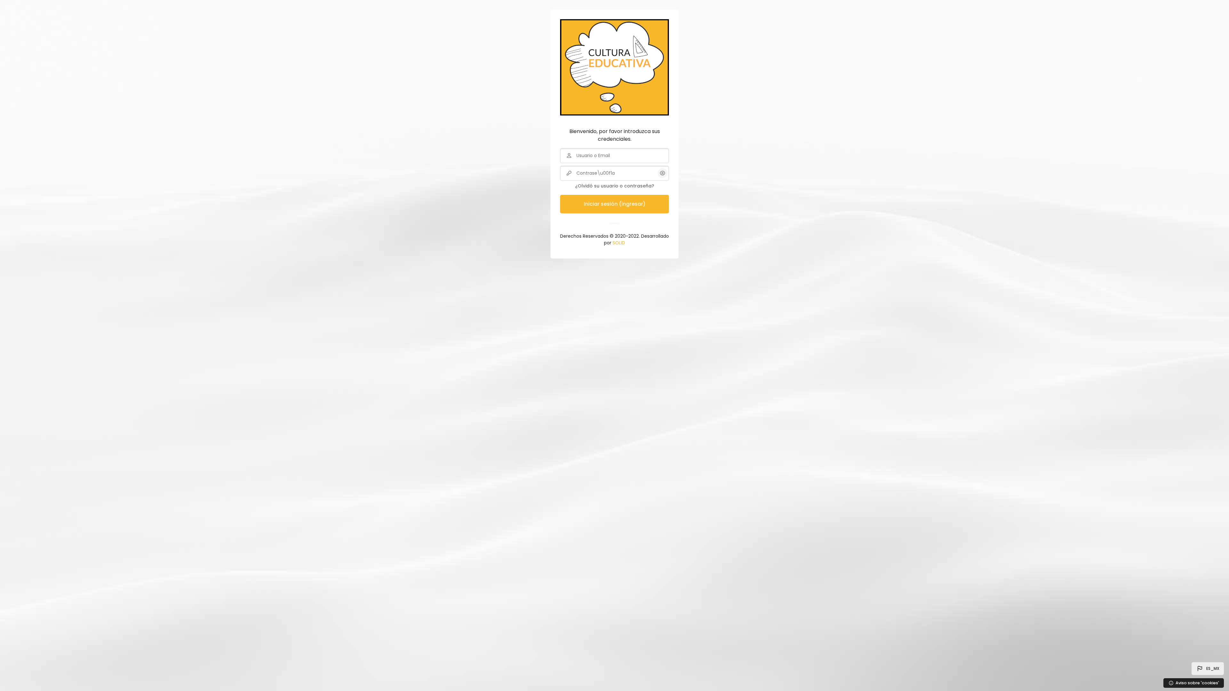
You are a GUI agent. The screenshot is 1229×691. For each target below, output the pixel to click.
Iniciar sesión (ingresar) (615, 204)
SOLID (619, 243)
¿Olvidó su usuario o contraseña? (614, 186)
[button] (1208, 668)
